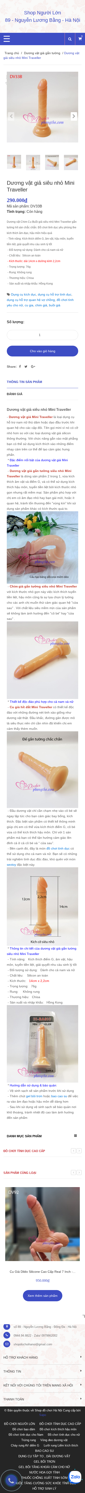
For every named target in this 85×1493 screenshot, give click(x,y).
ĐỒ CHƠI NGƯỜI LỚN (19, 1424)
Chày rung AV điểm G (25, 1445)
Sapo (42, 1415)
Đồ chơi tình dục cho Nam (26, 1434)
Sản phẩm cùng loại (19, 1173)
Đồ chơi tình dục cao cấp (24, 1151)
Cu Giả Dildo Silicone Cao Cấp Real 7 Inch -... (42, 1271)
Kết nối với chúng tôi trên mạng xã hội (38, 1385)
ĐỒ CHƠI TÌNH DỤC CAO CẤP (60, 1424)
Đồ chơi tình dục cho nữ (64, 1434)
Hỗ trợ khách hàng (20, 1357)
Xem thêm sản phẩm (43, 1295)
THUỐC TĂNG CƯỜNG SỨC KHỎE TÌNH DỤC (44, 1483)
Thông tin (12, 1371)
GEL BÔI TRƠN (44, 1461)
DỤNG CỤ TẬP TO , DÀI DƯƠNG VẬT (44, 1456)
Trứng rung (28, 1440)
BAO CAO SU (44, 1451)
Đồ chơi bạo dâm (23, 1429)
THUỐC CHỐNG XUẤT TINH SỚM (44, 1478)
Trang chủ (12, 53)
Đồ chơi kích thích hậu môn (58, 1429)
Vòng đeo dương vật (54, 1440)
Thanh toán (13, 1399)
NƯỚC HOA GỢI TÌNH (44, 1472)
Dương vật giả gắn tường (42, 53)
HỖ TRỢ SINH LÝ (44, 1488)
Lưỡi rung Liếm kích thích (61, 1445)
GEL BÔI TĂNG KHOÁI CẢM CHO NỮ (44, 1467)
